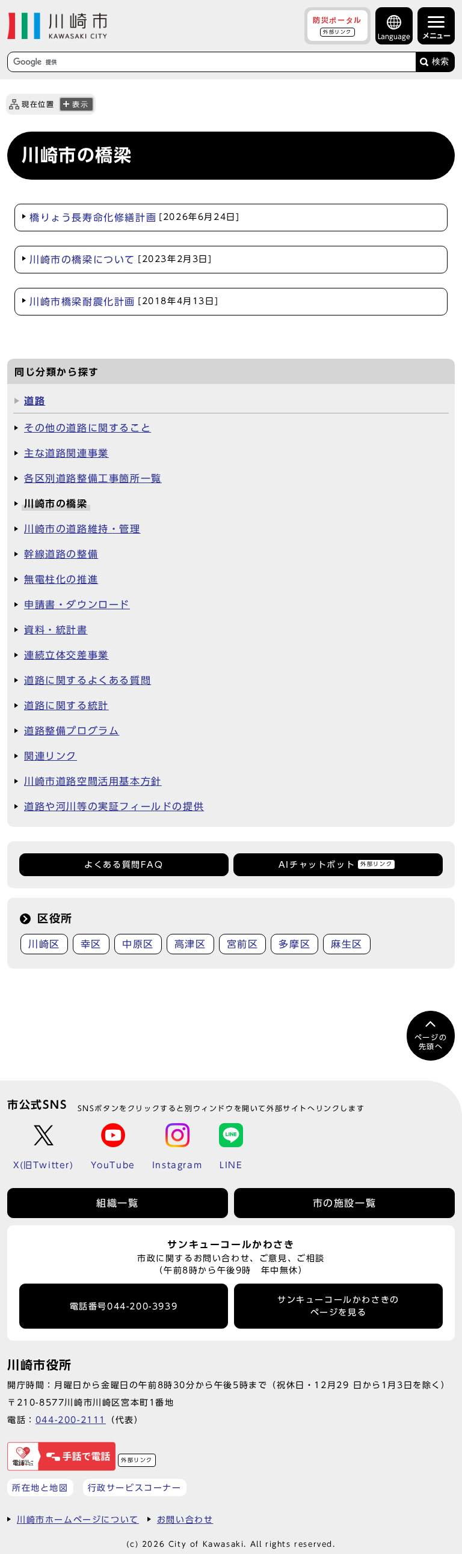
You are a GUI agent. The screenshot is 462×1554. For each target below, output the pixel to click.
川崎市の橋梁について (120, 259)
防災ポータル (337, 25)
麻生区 (347, 944)
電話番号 (124, 1306)
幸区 (91, 944)
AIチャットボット (335, 865)
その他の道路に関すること (87, 428)
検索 (440, 61)
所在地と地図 (40, 1487)
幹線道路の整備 (61, 554)
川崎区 (44, 944)
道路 (34, 401)
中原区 (138, 944)
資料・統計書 (56, 630)
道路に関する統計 (66, 705)
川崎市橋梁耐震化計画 (123, 301)
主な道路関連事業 (66, 453)
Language (394, 36)
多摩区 (294, 944)
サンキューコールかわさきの (338, 1306)
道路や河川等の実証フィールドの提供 (114, 806)
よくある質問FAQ (123, 865)
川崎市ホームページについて (78, 1519)
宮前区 (243, 944)
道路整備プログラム (71, 731)
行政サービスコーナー (135, 1487)
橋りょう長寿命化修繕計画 (134, 217)
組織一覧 (117, 1203)
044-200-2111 (70, 1419)
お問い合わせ (185, 1519)
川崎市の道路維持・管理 (82, 529)
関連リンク (50, 756)
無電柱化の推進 (61, 579)
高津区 (190, 944)
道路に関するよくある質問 (87, 680)
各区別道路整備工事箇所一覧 (93, 478)
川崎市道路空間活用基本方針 (93, 781)
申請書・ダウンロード (77, 604)
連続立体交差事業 (66, 655)
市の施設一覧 (345, 1203)
